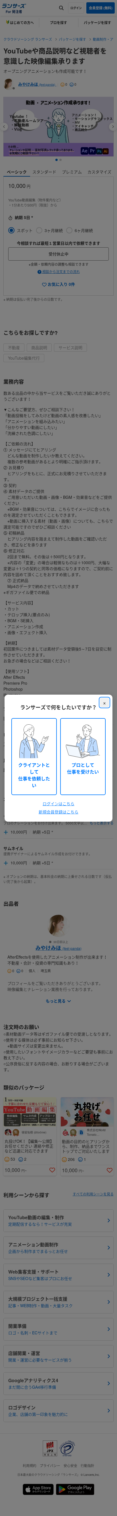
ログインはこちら (58, 803)
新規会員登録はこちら (58, 812)
